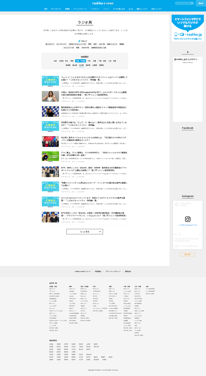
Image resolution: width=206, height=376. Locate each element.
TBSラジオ (72, 289)
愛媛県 (103, 357)
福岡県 (51, 359)
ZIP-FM (95, 296)
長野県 (101, 65)
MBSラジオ (112, 291)
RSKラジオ (126, 293)
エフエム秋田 (52, 315)
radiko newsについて (83, 271)
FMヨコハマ (72, 311)
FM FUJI (83, 311)
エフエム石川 (84, 301)
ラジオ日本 (72, 303)
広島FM (126, 301)
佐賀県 (59, 359)
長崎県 (66, 359)
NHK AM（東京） (74, 323)
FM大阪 (111, 301)
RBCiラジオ (138, 328)
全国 (55, 61)
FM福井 (83, 306)
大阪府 (51, 354)
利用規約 (98, 271)
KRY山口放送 (127, 303)
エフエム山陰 (127, 291)
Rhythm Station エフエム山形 (58, 320)
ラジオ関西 (112, 303)
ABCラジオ (112, 289)
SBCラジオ (83, 313)
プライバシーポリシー (113, 271)
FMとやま (83, 296)
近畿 (94, 61)
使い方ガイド (50, 44)
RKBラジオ (137, 289)
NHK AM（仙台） (54, 330)
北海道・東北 (63, 61)
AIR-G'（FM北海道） (54, 293)
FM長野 (83, 315)
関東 (72, 61)
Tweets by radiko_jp (188, 62)
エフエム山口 (127, 306)
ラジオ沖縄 (137, 330)
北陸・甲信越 (80, 61)
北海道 (51, 344)
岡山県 (51, 357)
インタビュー (95, 9)
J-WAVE (71, 301)
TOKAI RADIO (96, 291)
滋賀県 (73, 354)
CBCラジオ (96, 289)
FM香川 (126, 315)
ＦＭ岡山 (126, 296)
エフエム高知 (127, 325)
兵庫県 (59, 354)
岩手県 (66, 344)
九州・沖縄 (112, 61)
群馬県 (66, 347)
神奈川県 (96, 347)
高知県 (110, 357)
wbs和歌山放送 (113, 315)
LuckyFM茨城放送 (74, 313)
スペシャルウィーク (80, 9)
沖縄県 (104, 359)
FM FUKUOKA (138, 298)
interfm (71, 296)
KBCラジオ (137, 291)
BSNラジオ (83, 289)
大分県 (81, 359)
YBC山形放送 (52, 318)
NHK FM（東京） (150, 293)
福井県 (88, 65)
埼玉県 (73, 347)
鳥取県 (66, 357)
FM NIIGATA (84, 291)
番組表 (200, 3)
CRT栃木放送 (72, 315)
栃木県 (59, 347)
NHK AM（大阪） (113, 318)
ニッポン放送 (72, 293)
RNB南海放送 (127, 318)
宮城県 (73, 344)
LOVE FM (137, 293)
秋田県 (81, 344)
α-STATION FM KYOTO (115, 313)
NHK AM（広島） (128, 328)
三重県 (73, 352)
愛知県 (51, 352)
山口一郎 (102, 44)
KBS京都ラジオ (113, 311)
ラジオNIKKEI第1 (150, 289)
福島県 (96, 344)
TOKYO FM (85, 48)
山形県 (88, 344)
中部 (89, 61)
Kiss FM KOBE (113, 306)
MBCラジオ (138, 323)
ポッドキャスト (56, 9)
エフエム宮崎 (138, 320)
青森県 (59, 344)
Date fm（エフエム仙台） (56, 311)
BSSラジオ (126, 289)
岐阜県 (59, 352)
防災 (45, 9)
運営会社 (128, 271)
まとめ (131, 9)
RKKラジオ (137, 308)
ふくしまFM (52, 325)
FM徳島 (126, 311)
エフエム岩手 (52, 306)
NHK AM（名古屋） (86, 320)
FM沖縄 (137, 333)
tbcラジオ (52, 308)
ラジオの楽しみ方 (119, 9)
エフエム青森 (52, 301)
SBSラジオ (96, 303)
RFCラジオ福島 (53, 323)
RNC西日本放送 (128, 313)
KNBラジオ (83, 293)
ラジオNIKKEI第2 (150, 291)
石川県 (81, 65)
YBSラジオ (83, 308)
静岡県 (66, 352)
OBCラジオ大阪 (113, 293)
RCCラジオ (126, 298)
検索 (192, 3)
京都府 (66, 354)
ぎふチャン (96, 293)
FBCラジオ (83, 303)
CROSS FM (138, 296)
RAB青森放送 (52, 298)
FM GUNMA (72, 320)
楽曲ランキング (112, 44)
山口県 (81, 357)
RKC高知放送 (127, 323)
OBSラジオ (138, 313)
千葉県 (81, 347)
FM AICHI (95, 298)
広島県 (59, 357)
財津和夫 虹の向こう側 (99, 48)
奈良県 (81, 354)
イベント (106, 9)
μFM (136, 325)
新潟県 (68, 65)
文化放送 (71, 291)
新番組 (67, 9)
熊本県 (73, 359)
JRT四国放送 (127, 308)
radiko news (103, 3)
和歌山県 (89, 354)
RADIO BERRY (73, 318)
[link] (186, 59)
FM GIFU (95, 301)
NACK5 (71, 308)
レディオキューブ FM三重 (100, 308)
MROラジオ (84, 298)
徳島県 (96, 357)
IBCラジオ (52, 303)
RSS (188, 254)
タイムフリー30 (69, 48)
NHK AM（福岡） (139, 335)
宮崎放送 (137, 318)
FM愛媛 (126, 320)
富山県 (75, 65)
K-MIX (94, 306)
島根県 (73, 357)
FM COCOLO (112, 296)
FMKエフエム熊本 (139, 311)
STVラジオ (52, 291)
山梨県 (94, 65)
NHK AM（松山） (128, 330)
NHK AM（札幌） (54, 328)
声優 (77, 48)
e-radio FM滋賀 (113, 308)
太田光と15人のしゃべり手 (77, 44)
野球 (89, 44)
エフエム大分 (138, 315)
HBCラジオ (52, 289)
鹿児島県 (96, 359)
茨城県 (51, 347)
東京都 (88, 347)
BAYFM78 (71, 306)
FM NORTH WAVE (54, 296)
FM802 (111, 298)
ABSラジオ (52, 313)
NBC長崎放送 (138, 303)
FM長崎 (137, 306)
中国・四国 (102, 61)
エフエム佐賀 (138, 301)
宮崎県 (88, 359)
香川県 (88, 357)
